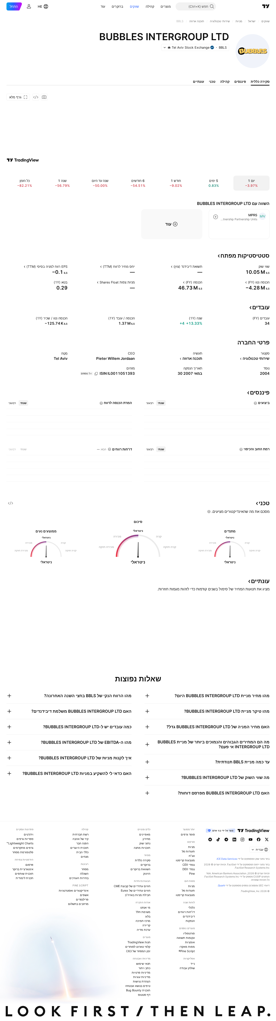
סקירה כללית (142, 860)
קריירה (146, 925)
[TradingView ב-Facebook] (258, 839)
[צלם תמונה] (44, 97)
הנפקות (190, 920)
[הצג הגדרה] (256, 266)
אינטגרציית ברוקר (22, 869)
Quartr (221, 885)
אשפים (84, 895)
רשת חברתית (80, 834)
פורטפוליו (189, 933)
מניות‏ (191, 847)
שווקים (134, 6)
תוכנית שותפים (24, 873)
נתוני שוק (144, 843)
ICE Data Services (227, 858)
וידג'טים (28, 834)
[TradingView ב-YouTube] (250, 839)
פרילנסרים (82, 899)
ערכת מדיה (143, 929)
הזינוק (146, 873)
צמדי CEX (188, 864)
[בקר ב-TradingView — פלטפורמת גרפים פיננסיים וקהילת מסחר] (22, 160)
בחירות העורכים (78, 878)
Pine (192, 873)
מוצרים (166, 6)
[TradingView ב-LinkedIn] (234, 839)
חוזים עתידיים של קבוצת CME (132, 886)
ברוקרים (117, 6)
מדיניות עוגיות (141, 977)
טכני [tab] (212, 82)
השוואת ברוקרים (140, 869)
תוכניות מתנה (142, 847)
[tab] (161, 403)
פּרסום (29, 864)
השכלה (84, 873)
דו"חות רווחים (186, 912)
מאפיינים (144, 834)
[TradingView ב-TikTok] (218, 839)
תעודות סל (188, 851)
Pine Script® (187, 951)
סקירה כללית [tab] (260, 82)
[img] (169, 47)
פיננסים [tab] (240, 82)
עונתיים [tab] (198, 82)
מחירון (146, 839)
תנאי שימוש (143, 963)
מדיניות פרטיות (141, 972)
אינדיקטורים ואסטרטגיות (73, 890)
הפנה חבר (82, 843)
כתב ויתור (144, 968)
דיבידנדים (189, 916)
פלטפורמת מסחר (22, 852)
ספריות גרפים (25, 839)
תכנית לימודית (24, 878)
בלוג (147, 916)
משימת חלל (143, 912)
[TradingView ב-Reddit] (210, 839)
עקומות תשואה (186, 937)
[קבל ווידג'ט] (35, 97)
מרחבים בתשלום (78, 904)
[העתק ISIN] (96, 374)
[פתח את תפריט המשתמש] (29, 6)
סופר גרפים (188, 834)
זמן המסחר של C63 (138, 951)
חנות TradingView (138, 942)
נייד (193, 963)
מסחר (84, 869)
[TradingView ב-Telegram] (226, 839)
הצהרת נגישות (141, 981)
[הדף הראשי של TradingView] (266, 6)
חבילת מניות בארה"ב (137, 895)
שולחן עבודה (187, 968)
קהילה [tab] (225, 82)
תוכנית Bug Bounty (138, 990)
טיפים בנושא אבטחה (137, 985)
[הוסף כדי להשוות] (215, 216)
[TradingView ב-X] (267, 839)
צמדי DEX (188, 869)
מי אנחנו (145, 907)
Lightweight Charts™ (19, 843)
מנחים (84, 856)
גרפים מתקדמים (23, 847)
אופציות (190, 942)
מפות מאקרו (187, 946)
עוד (103, 6)
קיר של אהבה (80, 839)
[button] (157, 6)
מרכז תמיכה (143, 920)
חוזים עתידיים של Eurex (135, 890)
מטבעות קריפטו (185, 860)
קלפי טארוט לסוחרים (137, 946)
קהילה (150, 6)
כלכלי (191, 907)
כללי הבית (82, 852)
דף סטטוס (144, 994)
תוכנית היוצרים (79, 847)
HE (40, 6)
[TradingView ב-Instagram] (242, 839)
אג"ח (192, 855)
